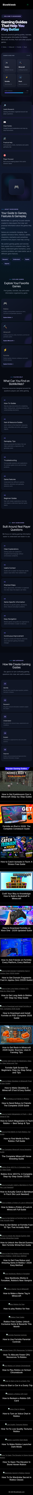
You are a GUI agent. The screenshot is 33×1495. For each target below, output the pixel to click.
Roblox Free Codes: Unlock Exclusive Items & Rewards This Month (16, 1324)
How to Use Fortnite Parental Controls (16, 1340)
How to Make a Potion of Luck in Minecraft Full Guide (16, 1208)
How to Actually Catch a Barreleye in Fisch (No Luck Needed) (16, 1193)
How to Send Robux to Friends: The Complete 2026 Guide (16, 1104)
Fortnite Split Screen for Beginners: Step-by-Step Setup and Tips (16, 1070)
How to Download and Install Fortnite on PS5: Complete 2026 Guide (16, 1015)
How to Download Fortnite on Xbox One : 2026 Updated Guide (16, 929)
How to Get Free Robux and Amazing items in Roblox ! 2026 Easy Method (16, 1262)
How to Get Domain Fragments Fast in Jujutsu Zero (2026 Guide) (16, 978)
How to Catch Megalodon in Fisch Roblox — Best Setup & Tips (16, 1122)
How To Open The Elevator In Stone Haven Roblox (16, 1463)
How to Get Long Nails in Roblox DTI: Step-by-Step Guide (16, 996)
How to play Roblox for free (16, 1308)
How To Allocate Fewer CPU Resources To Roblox (16, 1355)
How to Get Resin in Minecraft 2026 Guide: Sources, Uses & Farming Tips (16, 1050)
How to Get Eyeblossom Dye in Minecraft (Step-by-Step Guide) (16, 795)
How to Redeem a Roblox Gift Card (16, 1399)
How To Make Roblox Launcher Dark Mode (16, 1445)
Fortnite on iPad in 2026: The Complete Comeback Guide (16, 827)
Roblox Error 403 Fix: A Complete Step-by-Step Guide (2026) (16, 1175)
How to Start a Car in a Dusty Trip (16, 1385)
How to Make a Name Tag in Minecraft (16, 1294)
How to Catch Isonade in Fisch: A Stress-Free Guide (16, 863)
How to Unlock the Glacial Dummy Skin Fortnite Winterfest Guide (16, 1243)
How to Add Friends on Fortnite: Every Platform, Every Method (16, 961)
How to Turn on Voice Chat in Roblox (16, 1414)
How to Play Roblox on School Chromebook (16, 1371)
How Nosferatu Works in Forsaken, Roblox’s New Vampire (16, 1279)
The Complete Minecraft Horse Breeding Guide (16, 1157)
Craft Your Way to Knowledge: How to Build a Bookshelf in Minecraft (16, 896)
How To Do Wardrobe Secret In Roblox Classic (16, 1478)
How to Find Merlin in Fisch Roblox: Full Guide (16, 1139)
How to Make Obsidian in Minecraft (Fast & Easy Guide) (16, 1089)
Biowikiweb (9, 4)
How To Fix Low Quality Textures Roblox (16, 1430)
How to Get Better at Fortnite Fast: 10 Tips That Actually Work (16, 1226)
